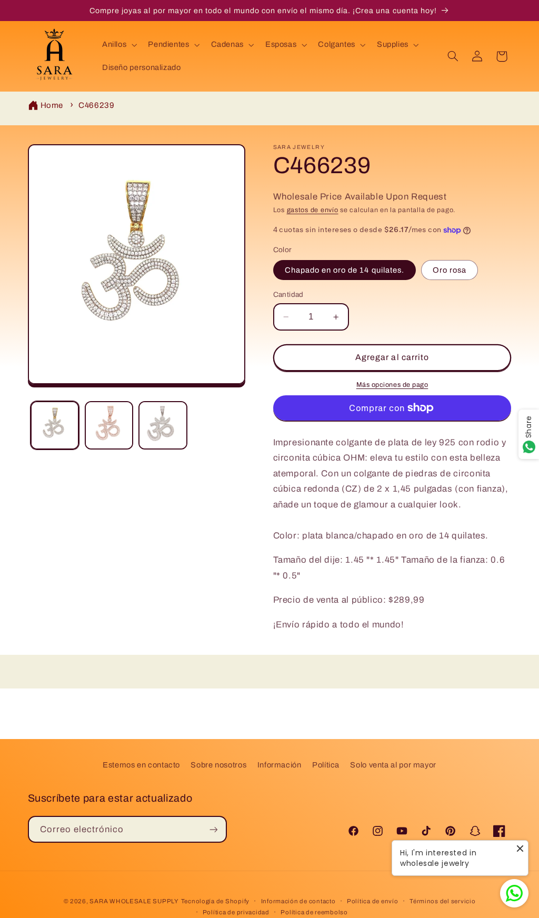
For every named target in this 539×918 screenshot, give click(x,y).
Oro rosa (449, 270)
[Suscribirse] (213, 829)
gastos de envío (312, 210)
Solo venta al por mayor (393, 765)
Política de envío (372, 901)
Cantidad (288, 294)
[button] (118, 44)
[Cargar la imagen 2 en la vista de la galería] (109, 425)
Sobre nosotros (218, 765)
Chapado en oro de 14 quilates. (345, 270)
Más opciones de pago (392, 384)
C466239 (96, 105)
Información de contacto (298, 901)
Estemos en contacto (141, 765)
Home (52, 105)
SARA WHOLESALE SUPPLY (133, 901)
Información (279, 765)
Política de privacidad (236, 912)
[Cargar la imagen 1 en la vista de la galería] (55, 425)
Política (326, 765)
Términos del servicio (442, 901)
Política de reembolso (314, 912)
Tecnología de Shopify (215, 901)
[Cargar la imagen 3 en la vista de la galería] (162, 425)
